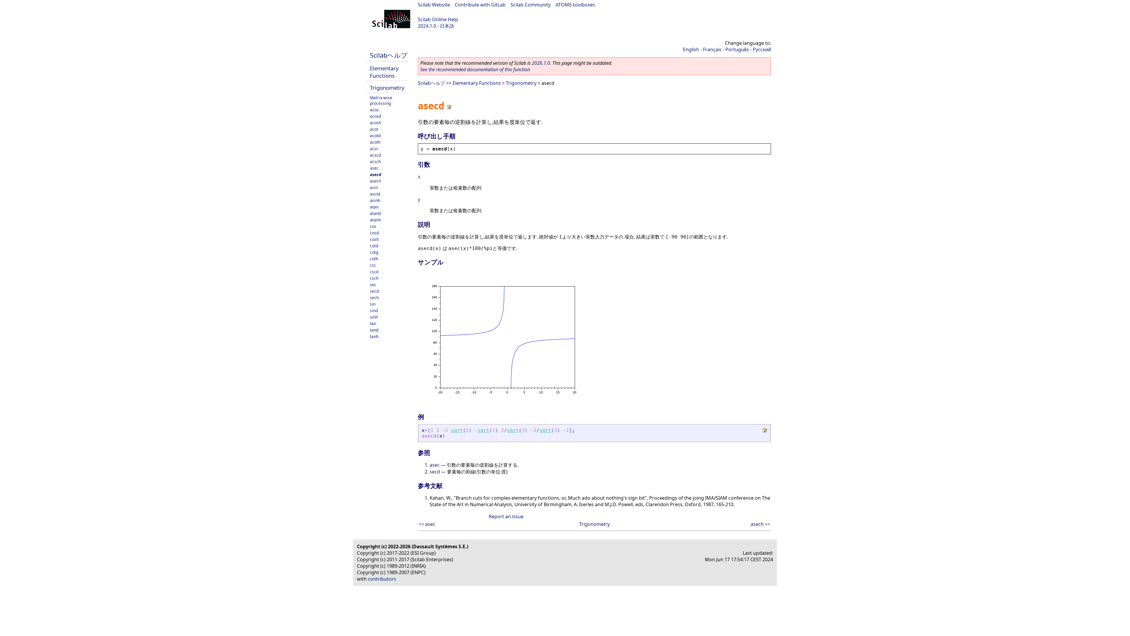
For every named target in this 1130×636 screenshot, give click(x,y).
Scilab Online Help (438, 19)
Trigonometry (387, 87)
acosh (375, 122)
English (691, 49)
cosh (374, 239)
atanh (375, 220)
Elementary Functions (384, 71)
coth (374, 258)
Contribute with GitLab (480, 4)
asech (375, 181)
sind (374, 310)
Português (737, 49)
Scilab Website (434, 4)
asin (374, 187)
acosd (375, 116)
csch (374, 278)
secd (374, 291)
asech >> (760, 524)
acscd (375, 155)
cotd (374, 246)
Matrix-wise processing (381, 100)
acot (374, 129)
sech (374, 297)
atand (375, 213)
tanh (374, 336)
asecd (375, 174)
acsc (374, 148)
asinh (375, 200)
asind (375, 194)
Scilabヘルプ (389, 55)
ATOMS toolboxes (575, 4)
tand (374, 330)
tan (373, 323)
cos (373, 226)
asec (374, 168)
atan (374, 207)
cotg (374, 252)
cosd (374, 233)
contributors (382, 579)
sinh (374, 317)
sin (372, 304)
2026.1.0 (541, 63)
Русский (762, 49)
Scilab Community (531, 4)
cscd (374, 271)
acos (374, 109)
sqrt (457, 430)
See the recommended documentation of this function (475, 69)
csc (373, 265)
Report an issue (506, 516)
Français (712, 49)
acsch (375, 161)
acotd (375, 135)
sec (373, 284)
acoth (375, 142)
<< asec (427, 524)
